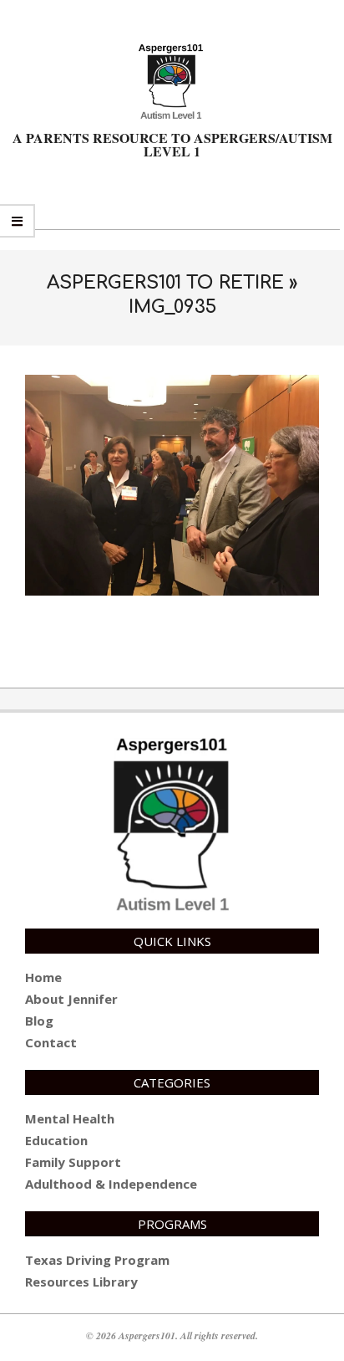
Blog (39, 1020)
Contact (51, 1042)
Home (43, 977)
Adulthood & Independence (111, 1183)
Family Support (73, 1162)
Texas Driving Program (97, 1259)
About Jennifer (71, 998)
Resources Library (81, 1281)
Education (56, 1140)
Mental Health (69, 1118)
